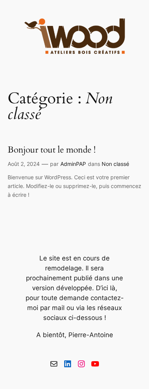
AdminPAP (73, 164)
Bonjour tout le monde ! (52, 150)
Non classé (115, 164)
